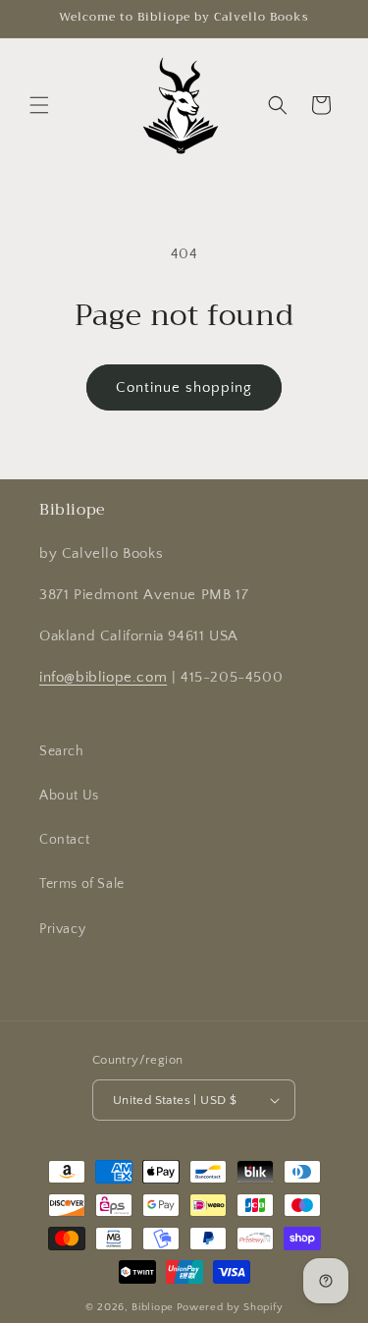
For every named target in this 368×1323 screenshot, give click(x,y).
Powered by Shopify (230, 1307)
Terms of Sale (82, 884)
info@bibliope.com (103, 677)
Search (61, 751)
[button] (39, 105)
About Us (69, 795)
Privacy (62, 929)
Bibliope (152, 1307)
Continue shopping (184, 387)
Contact (64, 840)
